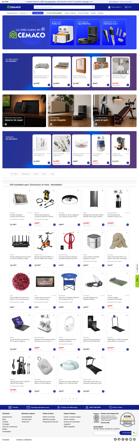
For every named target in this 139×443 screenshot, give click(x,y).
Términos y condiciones (24, 439)
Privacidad (5, 439)
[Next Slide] (128, 71)
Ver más (79, 1)
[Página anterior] (58, 398)
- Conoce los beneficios (120, 2)
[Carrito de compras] (127, 7)
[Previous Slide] (34, 71)
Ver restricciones (44, 1)
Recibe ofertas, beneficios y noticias (107, 429)
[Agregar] (49, 85)
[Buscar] (92, 7)
